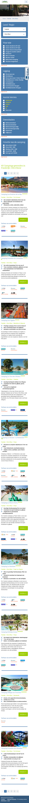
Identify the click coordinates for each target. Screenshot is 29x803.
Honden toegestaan (12, 61)
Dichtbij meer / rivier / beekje (14, 80)
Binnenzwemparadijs (12, 128)
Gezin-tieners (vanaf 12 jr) (14, 50)
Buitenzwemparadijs (12, 126)
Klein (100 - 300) (10, 147)
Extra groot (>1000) (11, 153)
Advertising (3, 800)
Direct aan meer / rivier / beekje (15, 78)
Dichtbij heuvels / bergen (13, 87)
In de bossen (9, 82)
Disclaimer (14, 799)
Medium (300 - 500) (11, 149)
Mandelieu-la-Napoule (19, 323)
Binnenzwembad (11, 125)
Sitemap (9, 799)
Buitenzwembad (11, 123)
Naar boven (4, 65)
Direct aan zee (10, 74)
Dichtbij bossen (10, 84)
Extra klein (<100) (11, 145)
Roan (16, 471)
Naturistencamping (12, 59)
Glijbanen (9, 132)
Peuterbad (9, 130)
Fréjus (15, 262)
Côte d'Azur (15, 18)
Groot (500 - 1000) (11, 151)
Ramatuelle (16, 695)
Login (8, 800)
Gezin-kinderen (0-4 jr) (13, 46)
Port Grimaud (16, 197)
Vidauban (15, 379)
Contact (3, 799)
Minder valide (10, 57)
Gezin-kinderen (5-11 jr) (13, 48)
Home (4, 18)
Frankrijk (9, 18)
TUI (6, 230)
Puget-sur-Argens (18, 569)
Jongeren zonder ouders (13, 51)
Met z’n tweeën (10, 55)
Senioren (8, 53)
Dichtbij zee (9, 76)
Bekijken (22, 219)
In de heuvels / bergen (12, 86)
